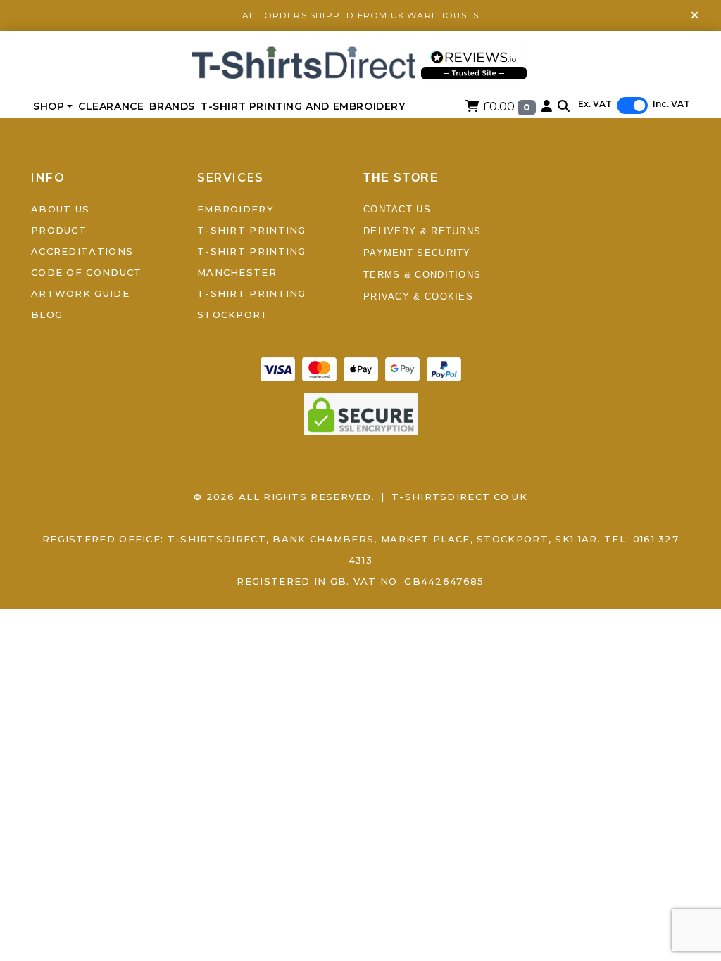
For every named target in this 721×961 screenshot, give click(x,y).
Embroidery (235, 209)
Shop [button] (48, 106)
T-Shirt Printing (251, 230)
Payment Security (417, 253)
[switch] (632, 105)
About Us (60, 209)
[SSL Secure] (361, 412)
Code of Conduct (86, 272)
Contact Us (397, 209)
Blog (47, 314)
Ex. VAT (595, 103)
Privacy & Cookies (418, 296)
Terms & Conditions (422, 274)
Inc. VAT (671, 103)
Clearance (111, 106)
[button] (564, 106)
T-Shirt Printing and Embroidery (303, 106)
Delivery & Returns (422, 231)
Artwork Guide (80, 293)
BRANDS (172, 106)
